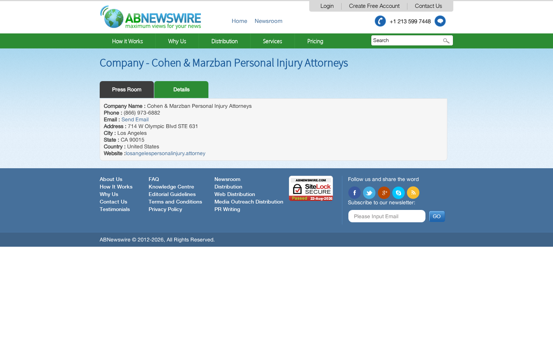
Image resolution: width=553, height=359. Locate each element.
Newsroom (269, 21)
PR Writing (227, 209)
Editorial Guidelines (172, 194)
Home (239, 21)
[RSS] (413, 192)
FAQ (154, 179)
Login (327, 6)
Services (272, 41)
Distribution (224, 41)
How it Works (127, 41)
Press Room (126, 89)
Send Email (135, 119)
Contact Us (428, 6)
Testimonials (115, 209)
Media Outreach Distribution (248, 202)
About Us (111, 179)
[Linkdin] (383, 192)
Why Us (177, 41)
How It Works (116, 187)
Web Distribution (234, 194)
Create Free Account (374, 6)
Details (181, 89)
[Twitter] (369, 192)
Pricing (315, 41)
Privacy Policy (165, 209)
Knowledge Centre (171, 187)
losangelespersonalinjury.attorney (165, 153)
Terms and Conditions (175, 202)
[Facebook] (354, 192)
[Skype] (398, 192)
